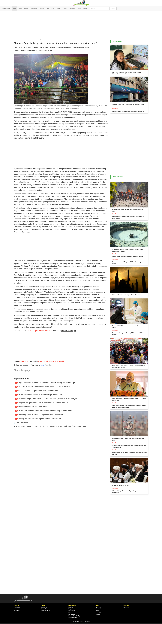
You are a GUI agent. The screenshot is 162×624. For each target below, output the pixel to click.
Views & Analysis (82, 8)
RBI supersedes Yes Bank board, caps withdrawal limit (128, 111)
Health (58, 8)
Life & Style (50, 8)
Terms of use (17, 609)
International (71, 610)
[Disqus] (61, 454)
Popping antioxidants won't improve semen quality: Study (39, 419)
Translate (48, 365)
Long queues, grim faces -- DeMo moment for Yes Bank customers (43, 403)
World (20, 8)
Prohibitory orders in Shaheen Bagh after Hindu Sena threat (40, 415)
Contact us (44, 607)
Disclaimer (16, 610)
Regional (70, 609)
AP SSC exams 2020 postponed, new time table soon (38, 391)
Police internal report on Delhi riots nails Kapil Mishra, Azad (40, 395)
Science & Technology (69, 8)
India (14, 8)
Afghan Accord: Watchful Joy (120, 485)
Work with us (44, 609)
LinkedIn (98, 614)
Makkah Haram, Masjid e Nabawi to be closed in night (127, 256)
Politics (26, 8)
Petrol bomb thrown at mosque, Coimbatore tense (126, 294)
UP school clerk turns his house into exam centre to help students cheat (45, 411)
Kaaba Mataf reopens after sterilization (32, 407)
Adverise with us (45, 610)
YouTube (98, 612)
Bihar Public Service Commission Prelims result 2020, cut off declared (44, 387)
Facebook (98, 609)
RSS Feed (98, 607)
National (70, 607)
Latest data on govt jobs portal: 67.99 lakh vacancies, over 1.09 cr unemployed (47, 399)
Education (34, 8)
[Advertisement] (81, 25)
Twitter (97, 610)
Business (42, 8)
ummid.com (6, 9)
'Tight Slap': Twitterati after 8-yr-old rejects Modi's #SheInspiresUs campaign (46, 383)
